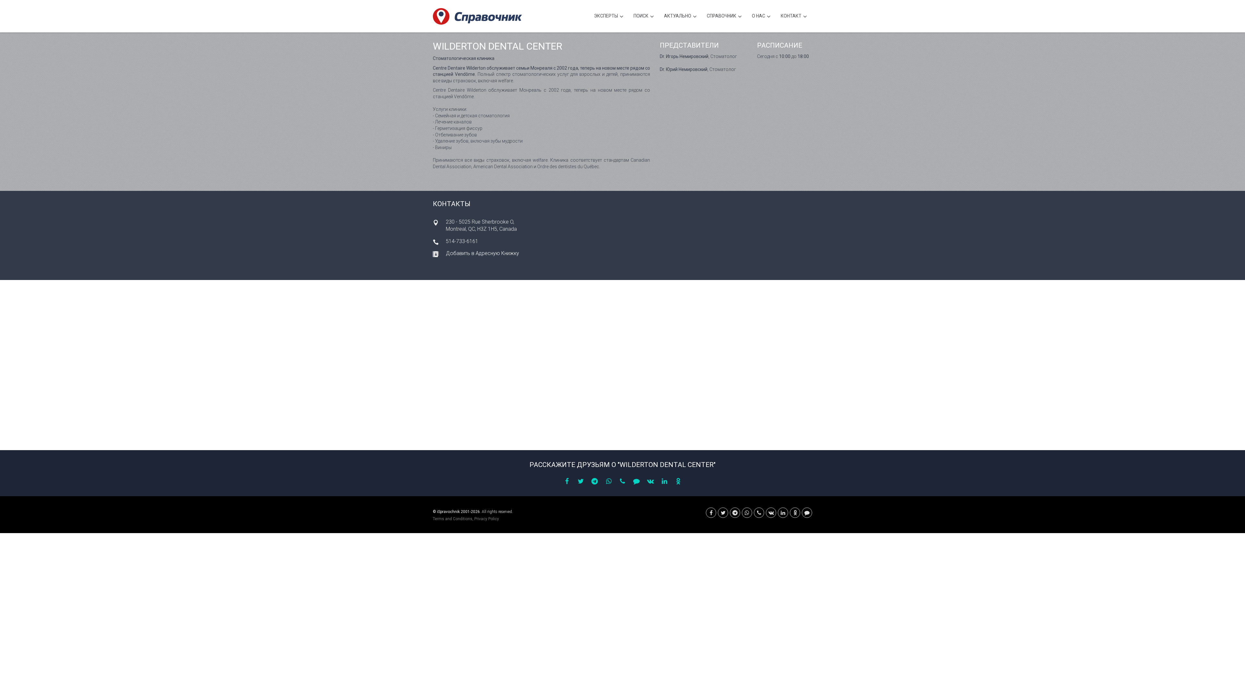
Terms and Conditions (452, 519)
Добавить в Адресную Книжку (482, 253)
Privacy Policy (486, 519)
